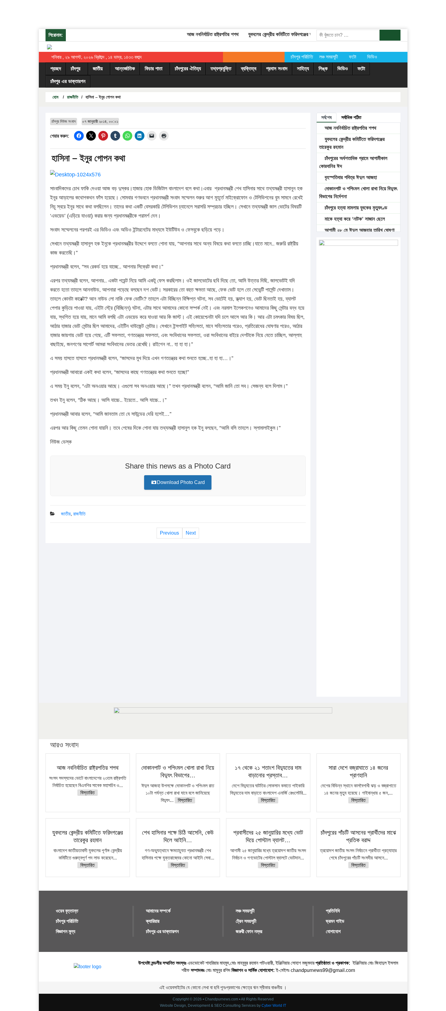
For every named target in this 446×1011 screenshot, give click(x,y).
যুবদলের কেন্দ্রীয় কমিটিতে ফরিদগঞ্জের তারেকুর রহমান (283, 34)
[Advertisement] (110, 13)
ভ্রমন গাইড (335, 921)
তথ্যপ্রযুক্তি (221, 69)
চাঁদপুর (75, 69)
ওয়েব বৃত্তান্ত (67, 910)
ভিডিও (372, 56)
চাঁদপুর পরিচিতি (302, 56)
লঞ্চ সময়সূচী (328, 56)
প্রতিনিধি (333, 910)
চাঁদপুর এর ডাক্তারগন (68, 81)
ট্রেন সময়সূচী (246, 921)
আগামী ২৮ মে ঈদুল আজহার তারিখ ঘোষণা (358, 230)
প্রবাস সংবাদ (276, 69)
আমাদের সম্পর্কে (158, 910)
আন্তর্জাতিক (125, 69)
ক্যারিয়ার (152, 921)
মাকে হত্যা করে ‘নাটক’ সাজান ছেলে (354, 219)
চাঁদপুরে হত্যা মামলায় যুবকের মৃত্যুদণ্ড (355, 208)
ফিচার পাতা (153, 69)
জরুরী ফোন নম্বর (249, 931)
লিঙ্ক (323, 69)
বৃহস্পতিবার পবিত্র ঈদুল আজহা (350, 177)
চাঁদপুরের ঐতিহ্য (188, 69)
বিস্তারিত (87, 792)
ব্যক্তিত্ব (248, 69)
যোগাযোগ (333, 931)
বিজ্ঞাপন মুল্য (65, 931)
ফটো (352, 56)
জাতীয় (98, 69)
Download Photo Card (181, 482)
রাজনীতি (72, 97)
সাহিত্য (303, 69)
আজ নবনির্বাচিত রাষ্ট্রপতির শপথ (204, 34)
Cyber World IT (274, 1005)
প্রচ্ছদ (55, 69)
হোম (54, 97)
